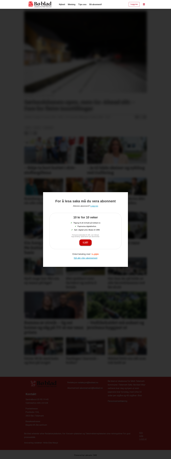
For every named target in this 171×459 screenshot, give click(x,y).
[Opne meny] (144, 4)
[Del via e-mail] (145, 117)
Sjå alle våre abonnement (85, 258)
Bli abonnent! (95, 4)
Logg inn (134, 4)
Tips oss (82, 4)
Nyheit (62, 4)
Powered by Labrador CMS (85, 455)
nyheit (37, 128)
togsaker (48, 128)
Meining (71, 4)
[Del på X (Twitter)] (141, 117)
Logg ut (143, 439)
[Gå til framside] (40, 4)
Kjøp (85, 242)
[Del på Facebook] (137, 117)
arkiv (28, 128)
